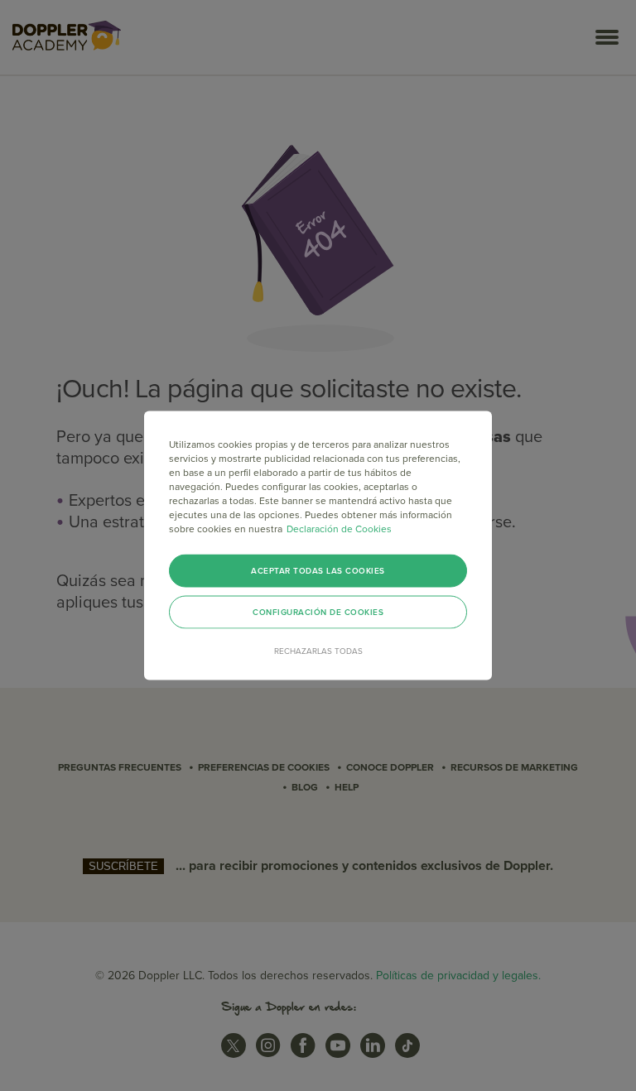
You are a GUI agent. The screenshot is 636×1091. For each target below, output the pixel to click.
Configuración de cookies (318, 613)
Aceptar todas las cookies (318, 571)
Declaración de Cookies (339, 529)
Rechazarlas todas (318, 651)
